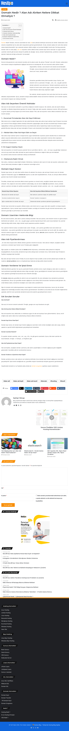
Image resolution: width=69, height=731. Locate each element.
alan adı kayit (18, 381)
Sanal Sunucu (5, 652)
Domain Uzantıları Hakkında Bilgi (12, 33)
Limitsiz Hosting (5, 612)
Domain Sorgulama (6, 703)
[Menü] (67, 4)
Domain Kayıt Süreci (9, 31)
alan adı (19, 49)
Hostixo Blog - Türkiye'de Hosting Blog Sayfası (47, 725)
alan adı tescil (32, 381)
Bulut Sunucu (5, 649)
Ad (2, 488)
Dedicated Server (6, 658)
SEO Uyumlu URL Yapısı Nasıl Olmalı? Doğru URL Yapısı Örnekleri (56, 452)
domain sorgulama (37, 366)
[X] (18, 405)
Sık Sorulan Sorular (8, 38)
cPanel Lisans (5, 666)
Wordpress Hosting (6, 621)
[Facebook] (16, 405)
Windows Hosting (6, 626)
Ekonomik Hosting (6, 618)
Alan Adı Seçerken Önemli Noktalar (12, 29)
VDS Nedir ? (4, 717)
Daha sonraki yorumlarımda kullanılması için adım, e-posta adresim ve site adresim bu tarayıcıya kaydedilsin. (51, 498)
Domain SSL (4, 686)
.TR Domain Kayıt (6, 700)
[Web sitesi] (14, 405)
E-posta (4, 495)
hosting (54, 381)
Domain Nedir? (7, 28)
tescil (63, 381)
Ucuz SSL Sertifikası (7, 681)
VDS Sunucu (5, 655)
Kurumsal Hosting (6, 624)
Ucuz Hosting (5, 610)
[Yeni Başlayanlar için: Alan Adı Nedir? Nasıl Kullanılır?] (11, 443)
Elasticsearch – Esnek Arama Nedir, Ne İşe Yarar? (33, 451)
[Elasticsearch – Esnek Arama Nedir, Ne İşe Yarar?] (34, 443)
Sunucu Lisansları (6, 672)
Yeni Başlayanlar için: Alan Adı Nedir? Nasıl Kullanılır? (11, 451)
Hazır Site (4, 629)
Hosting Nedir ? (5, 712)
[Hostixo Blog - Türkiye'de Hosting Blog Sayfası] (7, 3)
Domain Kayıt (5, 695)
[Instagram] (21, 405)
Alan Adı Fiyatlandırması (9, 35)
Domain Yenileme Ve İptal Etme (11, 36)
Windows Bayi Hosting (7, 641)
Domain (4, 9)
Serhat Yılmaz (19, 398)
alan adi (7, 381)
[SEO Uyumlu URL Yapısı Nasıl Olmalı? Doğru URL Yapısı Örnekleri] (57, 443)
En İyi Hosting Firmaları (8, 715)
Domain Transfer (6, 698)
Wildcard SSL (5, 683)
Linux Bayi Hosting (6, 638)
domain (44, 381)
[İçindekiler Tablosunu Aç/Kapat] (19, 25)
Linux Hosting (5, 615)
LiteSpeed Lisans (6, 669)
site (31, 42)
